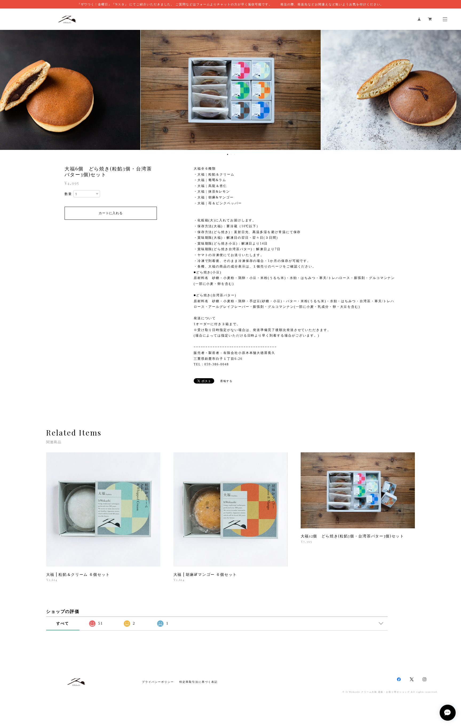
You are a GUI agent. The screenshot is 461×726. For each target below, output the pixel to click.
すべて (62, 623)
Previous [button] (8, 90)
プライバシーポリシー (158, 681)
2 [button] (231, 154)
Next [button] (453, 90)
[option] (231, 90)
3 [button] (234, 154)
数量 (68, 194)
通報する (226, 381)
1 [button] (227, 154)
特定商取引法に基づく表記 (198, 681)
